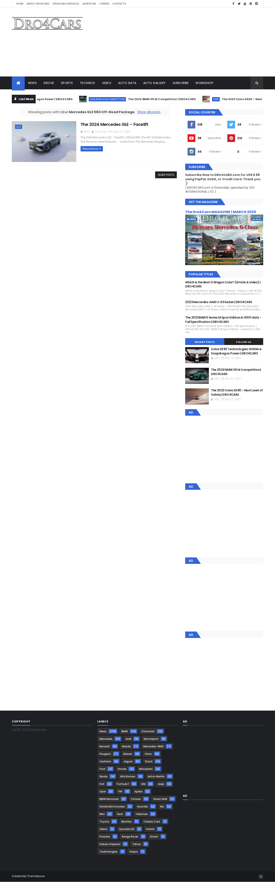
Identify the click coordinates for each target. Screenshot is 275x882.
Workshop (204, 83)
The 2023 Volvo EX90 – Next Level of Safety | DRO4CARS (237, 392)
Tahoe (136, 844)
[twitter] (239, 4)
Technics (87, 83)
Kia (162, 806)
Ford (102, 769)
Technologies (108, 851)
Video (107, 83)
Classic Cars (152, 821)
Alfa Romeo (127, 776)
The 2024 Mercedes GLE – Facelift (114, 124)
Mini (102, 814)
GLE (18, 126)
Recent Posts (205, 342)
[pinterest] (250, 4)
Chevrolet (148, 731)
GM (143, 784)
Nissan (127, 754)
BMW (124, 731)
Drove (49, 83)
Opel (102, 791)
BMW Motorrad (109, 799)
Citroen (136, 799)
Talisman (141, 814)
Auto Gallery (154, 83)
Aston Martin (156, 776)
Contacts (119, 3)
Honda (122, 769)
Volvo (148, 754)
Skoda (103, 776)
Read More (90, 149)
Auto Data (127, 83)
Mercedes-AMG (153, 746)
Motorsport (151, 739)
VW (120, 791)
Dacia (149, 761)
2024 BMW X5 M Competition (97, 99)
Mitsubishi (146, 769)
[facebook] (233, 4)
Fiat (101, 784)
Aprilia (138, 791)
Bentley (126, 821)
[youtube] (245, 4)
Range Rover (130, 836)
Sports (67, 83)
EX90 (206, 99)
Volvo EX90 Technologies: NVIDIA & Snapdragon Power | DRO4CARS (236, 351)
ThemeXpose (36, 876)
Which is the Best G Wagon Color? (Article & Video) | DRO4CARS (222, 284)
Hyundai (142, 806)
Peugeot (105, 754)
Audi (128, 739)
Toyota (104, 821)
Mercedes (105, 739)
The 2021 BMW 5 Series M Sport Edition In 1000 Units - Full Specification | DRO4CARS (223, 319)
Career (104, 3)
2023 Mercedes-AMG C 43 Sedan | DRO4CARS (218, 302)
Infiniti (150, 829)
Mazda (126, 746)
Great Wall (160, 799)
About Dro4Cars (38, 3)
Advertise (89, 3)
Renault (104, 746)
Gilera (103, 829)
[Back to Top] (260, 876)
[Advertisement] (185, 42)
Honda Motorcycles (112, 806)
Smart (154, 836)
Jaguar (128, 761)
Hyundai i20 (126, 829)
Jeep (161, 784)
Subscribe (181, 83)
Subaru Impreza (109, 844)
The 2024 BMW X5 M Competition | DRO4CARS (152, 99)
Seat (120, 814)
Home (19, 3)
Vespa (133, 851)
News (32, 83)
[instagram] (256, 4)
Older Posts (166, 175)
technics (105, 761)
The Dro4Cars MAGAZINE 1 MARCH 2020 (220, 211)
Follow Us (243, 342)
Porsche (104, 836)
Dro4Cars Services (66, 3)
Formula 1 (123, 784)
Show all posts (148, 112)
